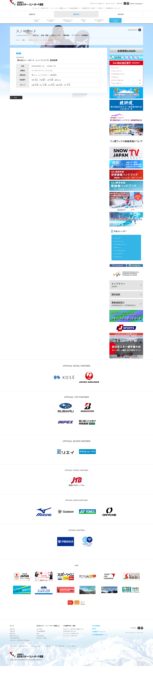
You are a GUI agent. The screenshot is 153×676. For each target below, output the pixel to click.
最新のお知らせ (14, 636)
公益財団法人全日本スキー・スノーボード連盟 (26, 655)
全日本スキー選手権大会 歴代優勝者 (20, 640)
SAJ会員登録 (73, 8)
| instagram (135, 265)
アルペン (83, 20)
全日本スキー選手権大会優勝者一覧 (73, 629)
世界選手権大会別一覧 (69, 631)
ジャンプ (36, 20)
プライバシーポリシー (97, 3)
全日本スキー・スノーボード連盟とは (53, 8)
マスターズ (118, 257)
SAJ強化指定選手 (15, 638)
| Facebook (118, 265)
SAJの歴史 (40, 629)
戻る (15, 97)
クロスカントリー (68, 20)
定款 (38, 633)
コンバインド (51, 20)
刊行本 (100, 8)
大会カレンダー (56, 35)
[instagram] (128, 3)
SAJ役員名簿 (40, 636)
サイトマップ (110, 3)
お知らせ (36, 35)
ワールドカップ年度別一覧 (70, 633)
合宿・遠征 (44, 35)
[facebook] (125, 3)
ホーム (35, 8)
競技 (23, 40)
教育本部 (121, 14)
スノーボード (115, 20)
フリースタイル (99, 20)
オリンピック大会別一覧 (70, 636)
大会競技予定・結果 (87, 8)
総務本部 (32, 14)
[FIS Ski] (126, 274)
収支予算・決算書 (42, 638)
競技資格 (66, 35)
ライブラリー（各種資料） (80, 35)
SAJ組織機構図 (41, 631)
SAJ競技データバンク (113, 8)
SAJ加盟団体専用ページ (99, 634)
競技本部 (76, 14)
